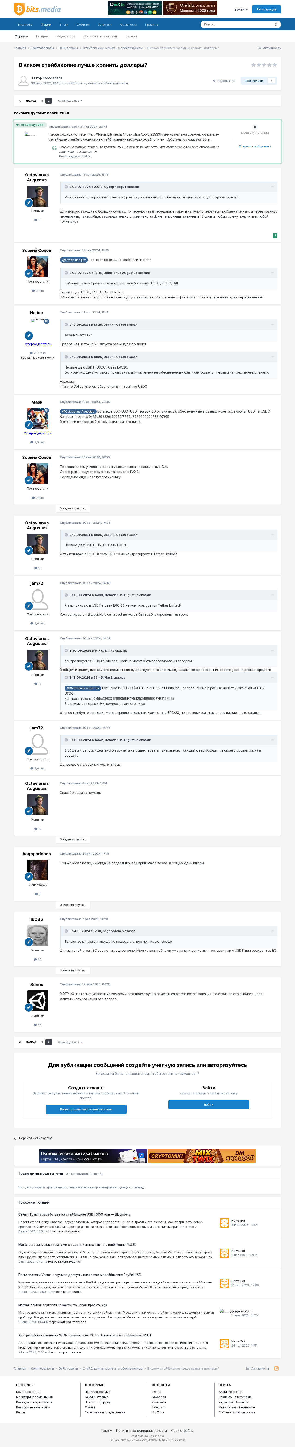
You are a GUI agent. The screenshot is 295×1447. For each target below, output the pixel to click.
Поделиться (225, 81)
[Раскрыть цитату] (67, 187)
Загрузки (105, 24)
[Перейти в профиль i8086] (37, 935)
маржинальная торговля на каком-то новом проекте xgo (62, 1305)
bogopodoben (37, 853)
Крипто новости (28, 1392)
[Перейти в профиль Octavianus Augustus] (37, 196)
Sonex (36, 984)
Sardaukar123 (241, 1311)
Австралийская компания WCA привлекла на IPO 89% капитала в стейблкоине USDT (85, 1335)
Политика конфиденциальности (141, 1430)
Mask (36, 402)
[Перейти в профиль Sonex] (37, 1000)
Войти (240, 9)
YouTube (158, 1412)
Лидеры (131, 36)
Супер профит (115, 187)
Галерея (42, 36)
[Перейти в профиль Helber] (31, 138)
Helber (74, 126)
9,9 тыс (39, 442)
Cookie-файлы (182, 1430)
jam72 (36, 583)
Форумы (21, 36)
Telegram (158, 1407)
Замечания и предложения (105, 1412)
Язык (105, 1430)
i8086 (37, 919)
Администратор (230, 1392)
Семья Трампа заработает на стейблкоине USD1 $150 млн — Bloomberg (74, 1214)
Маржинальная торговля (67, 1322)
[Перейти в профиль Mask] (37, 418)
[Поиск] (276, 24)
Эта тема (259, 24)
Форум (46, 24)
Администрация (96, 1397)
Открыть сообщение (254, 146)
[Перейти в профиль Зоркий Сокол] (37, 266)
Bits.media (25, 24)
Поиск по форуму (98, 1402)
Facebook (159, 1397)
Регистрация (266, 9)
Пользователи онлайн (100, 36)
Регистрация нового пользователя (86, 1109)
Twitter (157, 1392)
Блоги (64, 24)
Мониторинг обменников (34, 1397)
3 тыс (39, 290)
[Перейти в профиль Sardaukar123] (224, 1313)
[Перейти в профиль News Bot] (224, 1223)
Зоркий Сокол (36, 250)
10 (39, 220)
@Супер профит (74, 260)
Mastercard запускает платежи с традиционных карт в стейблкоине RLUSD (77, 1244)
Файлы (90, 1407)
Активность (128, 24)
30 (39, 959)
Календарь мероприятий (34, 1402)
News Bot (238, 1220)
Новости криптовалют (65, 1231)
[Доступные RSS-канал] (276, 1368)
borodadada (53, 78)
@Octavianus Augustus (78, 411)
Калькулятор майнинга (33, 1407)
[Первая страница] (20, 101)
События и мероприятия (237, 1412)
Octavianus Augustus (37, 177)
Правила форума (97, 1392)
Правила (151, 24)
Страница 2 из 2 (69, 100)
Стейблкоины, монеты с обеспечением (96, 83)
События (83, 24)
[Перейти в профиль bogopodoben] (37, 870)
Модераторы (66, 36)
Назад (31, 100)
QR (182, 1440)
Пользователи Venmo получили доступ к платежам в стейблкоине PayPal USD (79, 1275)
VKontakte (159, 1402)
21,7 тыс (39, 353)
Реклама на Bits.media (235, 1397)
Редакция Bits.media (233, 1402)
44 (39, 1025)
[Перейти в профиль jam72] (37, 599)
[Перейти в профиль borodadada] (23, 81)
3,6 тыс (39, 623)
